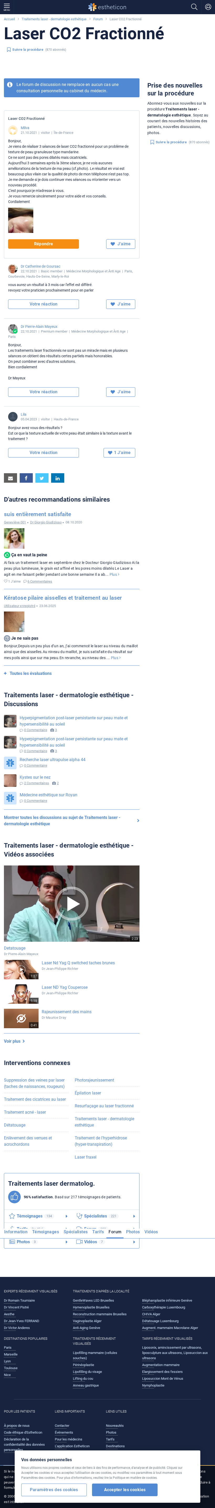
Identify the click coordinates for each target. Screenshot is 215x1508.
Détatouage (14, 1125)
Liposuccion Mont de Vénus (162, 1378)
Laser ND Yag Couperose (65, 987)
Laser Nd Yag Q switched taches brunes (78, 962)
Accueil (9, 19)
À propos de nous (17, 1426)
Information (16, 1231)
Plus (114, 574)
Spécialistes (76, 1231)
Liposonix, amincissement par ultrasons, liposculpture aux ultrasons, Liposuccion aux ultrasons (175, 1353)
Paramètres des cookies (54, 1489)
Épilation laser (88, 1093)
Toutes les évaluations (31, 673)
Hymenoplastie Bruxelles (91, 1307)
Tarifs (98, 1231)
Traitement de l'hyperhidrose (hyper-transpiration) (101, 1141)
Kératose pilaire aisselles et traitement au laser (63, 598)
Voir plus (13, 1041)
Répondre (43, 243)
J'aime (123, 243)
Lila (23, 414)
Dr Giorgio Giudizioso (46, 522)
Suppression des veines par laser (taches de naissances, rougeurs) (34, 1083)
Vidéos (151, 1231)
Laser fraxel (85, 1157)
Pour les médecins (68, 1439)
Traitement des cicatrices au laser (35, 1099)
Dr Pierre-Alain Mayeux (39, 326)
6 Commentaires (40, 581)
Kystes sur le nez (35, 777)
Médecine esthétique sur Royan (48, 794)
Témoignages (45, 1231)
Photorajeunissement (94, 1080)
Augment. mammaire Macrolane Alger (170, 1328)
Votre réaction (44, 304)
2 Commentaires (36, 783)
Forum (98, 19)
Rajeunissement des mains (67, 1011)
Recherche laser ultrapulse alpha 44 (52, 759)
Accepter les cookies (125, 1489)
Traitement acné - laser (25, 1112)
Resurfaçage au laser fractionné (104, 1105)
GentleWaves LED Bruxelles (93, 1300)
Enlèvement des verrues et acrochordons (28, 1141)
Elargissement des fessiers (162, 1372)
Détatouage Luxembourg (160, 1321)
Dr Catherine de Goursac (40, 266)
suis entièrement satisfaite (37, 514)
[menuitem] (17, 1234)
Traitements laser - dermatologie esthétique (54, 19)
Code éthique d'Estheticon (23, 1432)
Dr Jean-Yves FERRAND (21, 1321)
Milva (25, 128)
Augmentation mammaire (161, 1365)
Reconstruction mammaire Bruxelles (100, 1314)
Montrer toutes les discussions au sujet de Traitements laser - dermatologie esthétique (62, 820)
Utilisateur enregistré (19, 606)
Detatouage (14, 948)
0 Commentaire (35, 730)
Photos (133, 1231)
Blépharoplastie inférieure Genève (167, 1300)
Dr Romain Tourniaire (19, 1300)
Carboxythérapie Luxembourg (163, 1307)
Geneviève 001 (15, 522)
